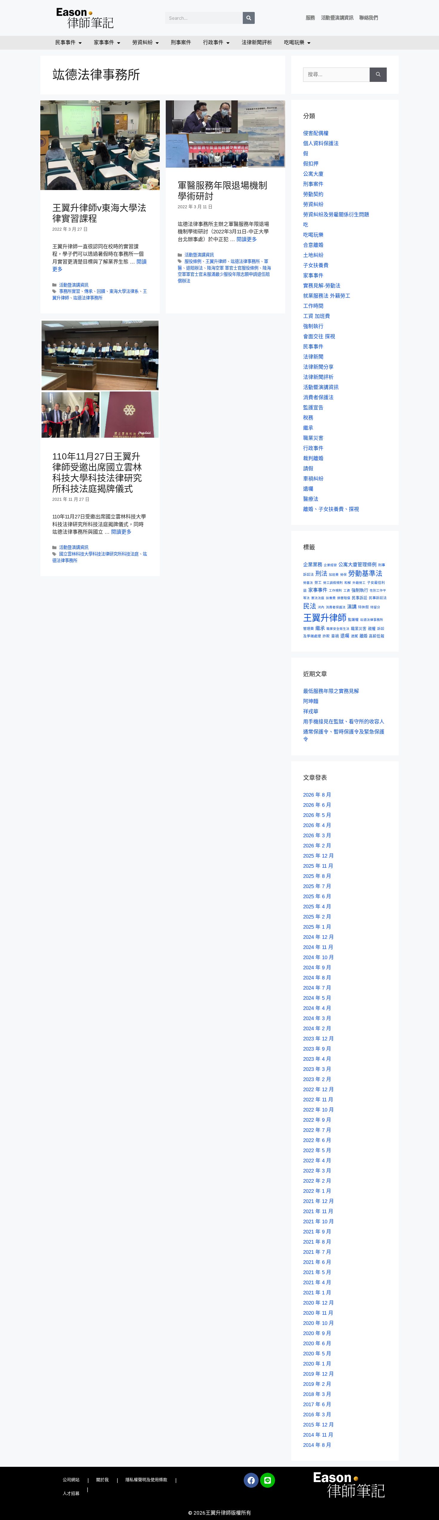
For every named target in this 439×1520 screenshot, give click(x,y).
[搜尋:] (336, 75)
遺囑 (308, 489)
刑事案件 (181, 42)
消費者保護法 (318, 397)
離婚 (363, 636)
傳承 (88, 291)
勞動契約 (313, 194)
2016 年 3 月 (317, 1415)
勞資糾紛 (142, 42)
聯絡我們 (368, 18)
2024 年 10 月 (318, 957)
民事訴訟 (359, 598)
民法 (309, 606)
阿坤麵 (310, 701)
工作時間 (313, 306)
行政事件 (213, 42)
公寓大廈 (313, 174)
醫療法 (310, 499)
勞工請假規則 (333, 582)
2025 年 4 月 (317, 907)
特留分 (375, 607)
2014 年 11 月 (318, 1435)
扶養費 (331, 598)
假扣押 (310, 164)
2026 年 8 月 (317, 795)
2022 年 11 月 (318, 1100)
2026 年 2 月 (317, 846)
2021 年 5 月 (317, 1272)
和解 (347, 582)
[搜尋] (249, 18)
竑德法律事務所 (87, 298)
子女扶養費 (316, 265)
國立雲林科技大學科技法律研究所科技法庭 (99, 554)
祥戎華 (310, 711)
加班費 (334, 574)
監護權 (353, 620)
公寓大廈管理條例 (357, 564)
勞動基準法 (365, 573)
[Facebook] (251, 1480)
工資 (346, 590)
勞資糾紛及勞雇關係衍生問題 (336, 215)
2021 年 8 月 (317, 1242)
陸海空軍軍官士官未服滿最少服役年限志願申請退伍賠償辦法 (224, 274)
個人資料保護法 (321, 143)
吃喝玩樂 (294, 42)
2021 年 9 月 (317, 1232)
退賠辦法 (194, 268)
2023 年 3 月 (317, 1069)
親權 (372, 629)
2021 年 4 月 (317, 1282)
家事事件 (104, 42)
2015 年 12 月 (318, 1425)
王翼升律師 (215, 261)
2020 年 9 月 (317, 1333)
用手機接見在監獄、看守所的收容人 (343, 722)
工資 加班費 (316, 316)
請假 (308, 469)
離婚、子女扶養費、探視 (331, 509)
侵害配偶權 (316, 133)
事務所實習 (69, 291)
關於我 (102, 1479)
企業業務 (312, 564)
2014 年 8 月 (317, 1445)
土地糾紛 (313, 255)
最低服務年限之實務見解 (331, 691)
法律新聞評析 (257, 42)
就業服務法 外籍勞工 (326, 296)
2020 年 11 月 (318, 1313)
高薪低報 (376, 636)
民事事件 (65, 42)
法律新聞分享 (318, 367)
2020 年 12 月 (318, 1303)
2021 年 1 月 (317, 1293)
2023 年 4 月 (317, 1059)
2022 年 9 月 (317, 1120)
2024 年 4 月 (317, 1008)
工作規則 (335, 590)
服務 (310, 18)
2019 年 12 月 (318, 1374)
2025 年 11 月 (318, 866)
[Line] (267, 1480)
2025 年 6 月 (317, 896)
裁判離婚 (313, 458)
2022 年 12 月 (318, 1089)
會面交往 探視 (319, 336)
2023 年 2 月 (317, 1079)
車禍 (335, 636)
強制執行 (313, 326)
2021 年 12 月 (318, 1201)
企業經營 (330, 565)
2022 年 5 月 (317, 1150)
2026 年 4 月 (317, 825)
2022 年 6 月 (317, 1140)
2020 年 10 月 (318, 1323)
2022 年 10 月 (318, 1110)
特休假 (363, 607)
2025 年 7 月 (317, 886)
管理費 (308, 628)
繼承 (308, 428)
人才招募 (71, 1493)
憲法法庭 (317, 598)
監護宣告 (313, 408)
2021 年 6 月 (317, 1262)
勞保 (343, 574)
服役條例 (193, 261)
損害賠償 (343, 598)
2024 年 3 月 (317, 1018)
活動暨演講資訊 (337, 18)
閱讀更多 (247, 239)
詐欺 (326, 636)
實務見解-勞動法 (321, 286)
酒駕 (354, 636)
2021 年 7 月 (317, 1252)
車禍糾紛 (313, 479)
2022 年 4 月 (317, 1161)
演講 (352, 606)
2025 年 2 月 (317, 917)
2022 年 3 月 (317, 1171)
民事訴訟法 (378, 598)
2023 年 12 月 (318, 1039)
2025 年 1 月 (317, 927)
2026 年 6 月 (317, 805)
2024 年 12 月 (318, 937)
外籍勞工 (359, 582)
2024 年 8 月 (317, 978)
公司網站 (71, 1479)
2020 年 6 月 (317, 1343)
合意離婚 (313, 245)
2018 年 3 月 (317, 1394)
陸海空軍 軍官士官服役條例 (232, 268)
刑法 (321, 573)
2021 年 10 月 (318, 1221)
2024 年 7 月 (317, 988)
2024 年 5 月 (317, 998)
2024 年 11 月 (318, 947)
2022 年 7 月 (317, 1130)
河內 (321, 607)
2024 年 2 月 (317, 1028)
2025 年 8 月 (317, 876)
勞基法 (308, 582)
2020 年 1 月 (317, 1364)
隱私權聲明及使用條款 (146, 1479)
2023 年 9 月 (317, 1049)
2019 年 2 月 (317, 1384)
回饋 (101, 291)
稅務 (308, 418)
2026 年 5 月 (317, 815)
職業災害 (313, 438)
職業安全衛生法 (337, 628)
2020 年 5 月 (317, 1354)
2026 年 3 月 (317, 835)
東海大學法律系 (124, 291)
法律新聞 (313, 357)
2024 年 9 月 (317, 968)
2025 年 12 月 (318, 856)
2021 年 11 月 (318, 1211)
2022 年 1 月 (317, 1191)
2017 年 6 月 (317, 1404)
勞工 (318, 582)
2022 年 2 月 (317, 1181)
